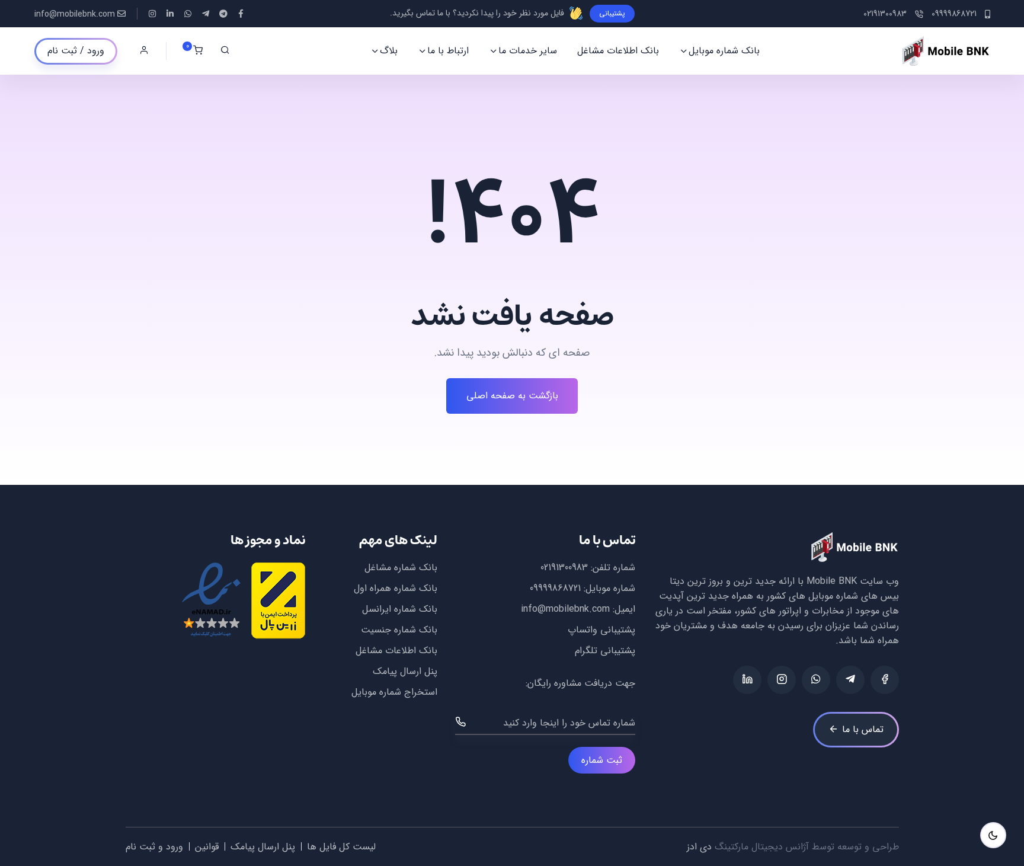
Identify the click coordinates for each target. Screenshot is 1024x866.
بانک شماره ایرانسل (399, 609)
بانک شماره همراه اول (395, 588)
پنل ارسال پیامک (405, 671)
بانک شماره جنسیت (399, 629)
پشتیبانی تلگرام (605, 650)
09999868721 (555, 588)
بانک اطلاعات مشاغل (618, 50)
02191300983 (564, 567)
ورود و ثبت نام (154, 846)
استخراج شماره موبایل (394, 692)
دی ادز (699, 846)
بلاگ (389, 50)
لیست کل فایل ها (341, 846)
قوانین (207, 846)
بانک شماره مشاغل (400, 567)
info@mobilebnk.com (74, 14)
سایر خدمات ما (527, 50)
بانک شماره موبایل (724, 50)
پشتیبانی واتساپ (601, 629)
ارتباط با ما (448, 50)
